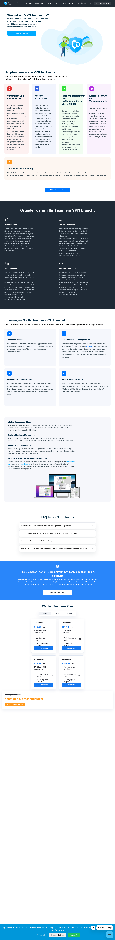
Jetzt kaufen (44, 648)
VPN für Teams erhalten (57, 190)
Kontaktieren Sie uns (15, 704)
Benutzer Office (103, 3)
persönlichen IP (25, 464)
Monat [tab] (45, 613)
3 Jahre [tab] (69, 613)
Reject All (41, 935)
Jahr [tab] (57, 613)
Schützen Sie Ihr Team (21, 33)
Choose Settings (57, 935)
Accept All (74, 935)
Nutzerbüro (90, 346)
